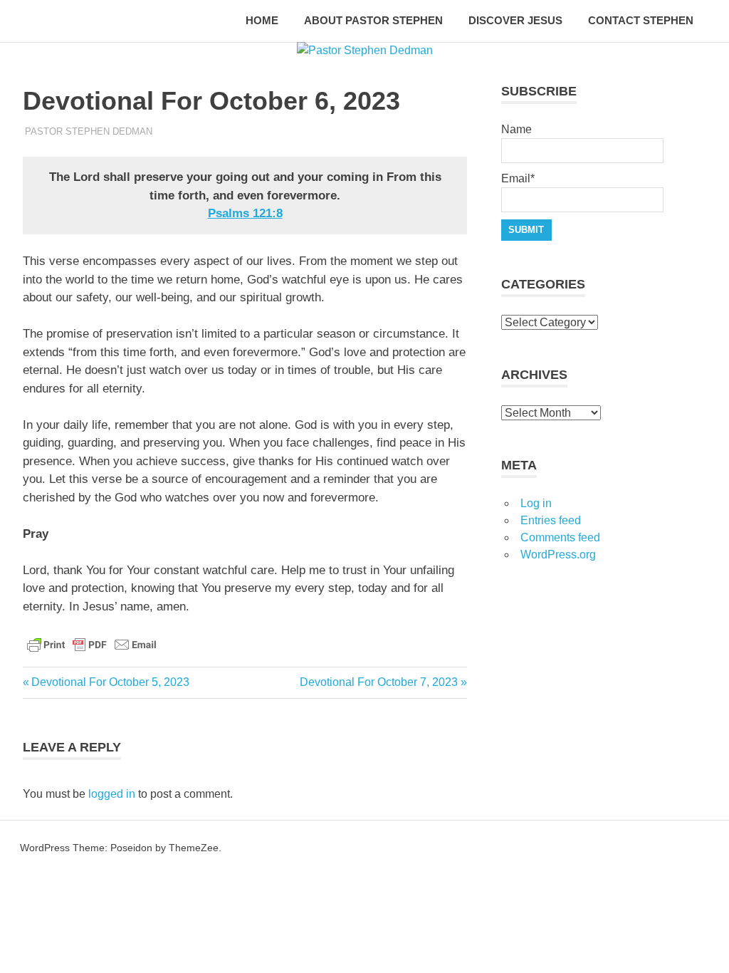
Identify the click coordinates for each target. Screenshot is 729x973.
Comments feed (560, 537)
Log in (536, 503)
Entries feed (550, 520)
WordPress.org (558, 554)
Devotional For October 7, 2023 (379, 682)
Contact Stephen (640, 20)
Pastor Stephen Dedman (88, 131)
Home (262, 20)
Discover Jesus (515, 20)
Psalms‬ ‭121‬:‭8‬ (245, 213)
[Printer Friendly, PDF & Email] (92, 643)
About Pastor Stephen (373, 20)
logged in (111, 794)
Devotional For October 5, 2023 (110, 682)
